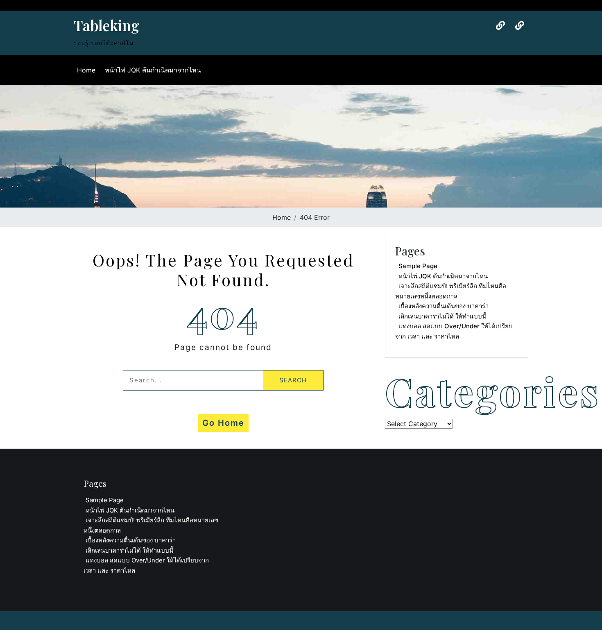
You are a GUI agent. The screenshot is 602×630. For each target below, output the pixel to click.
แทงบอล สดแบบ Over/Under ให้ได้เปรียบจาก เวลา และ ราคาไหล (454, 331)
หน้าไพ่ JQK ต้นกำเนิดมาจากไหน (153, 70)
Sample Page (417, 266)
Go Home (223, 423)
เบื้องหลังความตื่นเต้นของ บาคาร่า (443, 306)
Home (86, 70)
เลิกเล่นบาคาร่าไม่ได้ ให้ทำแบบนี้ (442, 316)
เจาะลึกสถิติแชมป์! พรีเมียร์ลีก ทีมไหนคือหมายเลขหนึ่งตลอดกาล (450, 291)
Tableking (106, 25)
